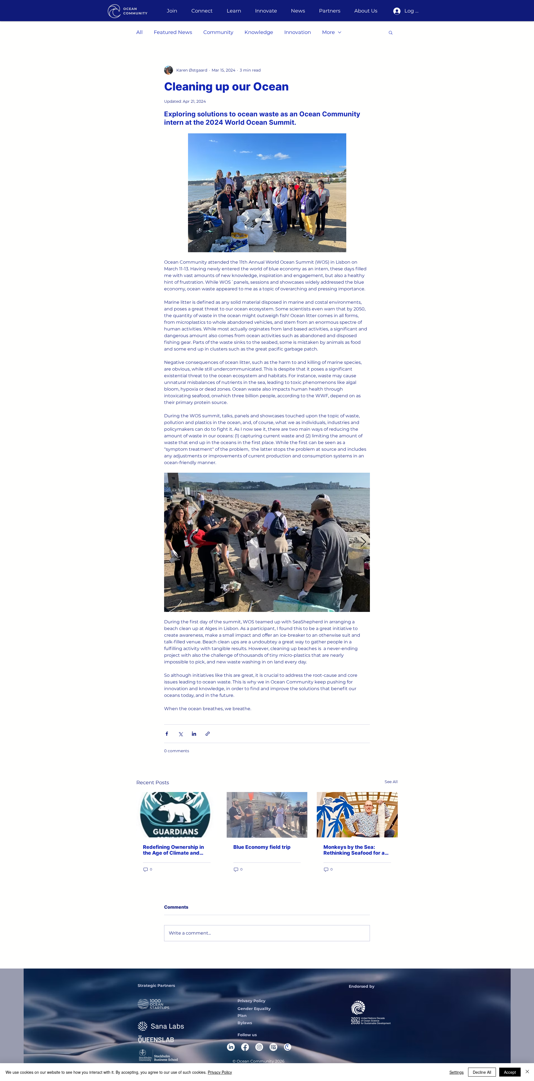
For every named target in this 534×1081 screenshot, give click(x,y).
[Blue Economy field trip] (267, 815)
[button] (172, 11)
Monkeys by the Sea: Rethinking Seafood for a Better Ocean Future (354, 850)
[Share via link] (207, 733)
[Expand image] (267, 542)
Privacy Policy (220, 1072)
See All (391, 781)
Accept (510, 1072)
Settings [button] (456, 1072)
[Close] (527, 1072)
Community (218, 32)
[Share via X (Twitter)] (180, 733)
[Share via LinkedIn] (194, 733)
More (328, 32)
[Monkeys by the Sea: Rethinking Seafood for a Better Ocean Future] (357, 814)
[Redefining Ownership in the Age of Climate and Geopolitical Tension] (176, 814)
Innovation (297, 32)
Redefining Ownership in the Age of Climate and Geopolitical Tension (173, 850)
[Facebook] (245, 1047)
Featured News (173, 32)
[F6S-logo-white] (273, 1047)
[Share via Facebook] (166, 733)
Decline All (482, 1072)
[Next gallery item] (363, 542)
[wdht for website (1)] (287, 1047)
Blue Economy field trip (262, 847)
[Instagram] (259, 1047)
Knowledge (258, 32)
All (139, 32)
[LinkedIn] (231, 1047)
